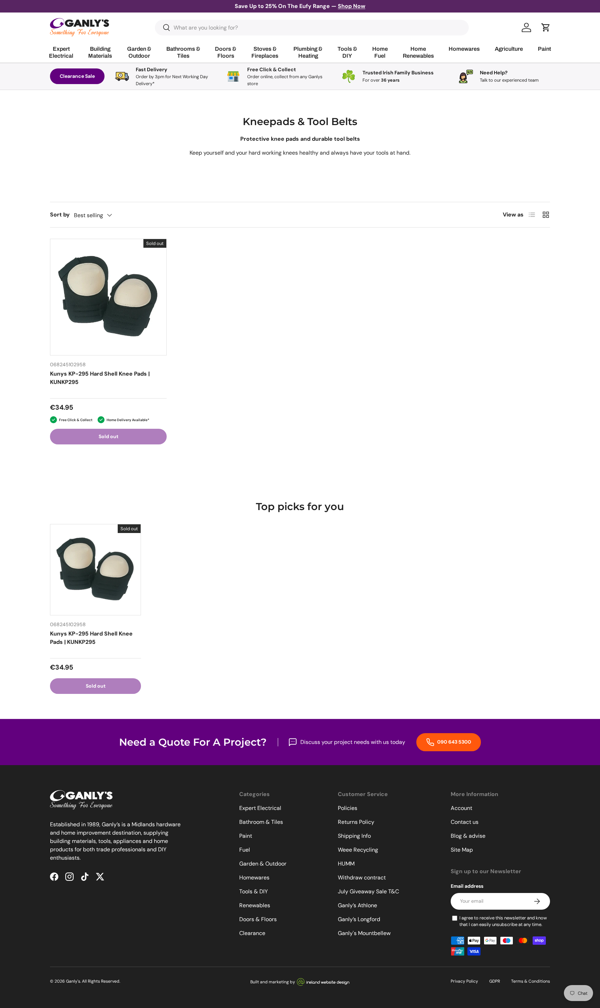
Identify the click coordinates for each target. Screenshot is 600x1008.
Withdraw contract (362, 877)
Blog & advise (468, 835)
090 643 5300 (453, 742)
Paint (245, 835)
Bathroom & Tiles (261, 822)
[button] (545, 27)
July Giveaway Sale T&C (368, 891)
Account (461, 808)
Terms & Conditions (530, 981)
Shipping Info (354, 835)
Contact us (464, 822)
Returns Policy (356, 822)
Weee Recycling (358, 849)
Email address (467, 886)
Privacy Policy (464, 981)
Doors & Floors (258, 919)
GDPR (494, 981)
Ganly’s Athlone (357, 905)
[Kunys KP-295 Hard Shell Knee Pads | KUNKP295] (108, 297)
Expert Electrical (260, 808)
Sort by (60, 214)
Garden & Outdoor (262, 863)
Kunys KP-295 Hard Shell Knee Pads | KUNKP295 (100, 378)
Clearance (252, 933)
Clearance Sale (77, 76)
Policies (347, 808)
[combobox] (312, 27)
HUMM (346, 863)
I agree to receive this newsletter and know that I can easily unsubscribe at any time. (503, 921)
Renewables (254, 905)
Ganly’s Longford (359, 919)
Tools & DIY (253, 891)
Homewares (254, 877)
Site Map (462, 849)
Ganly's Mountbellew (364, 933)
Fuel (244, 849)
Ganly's (73, 981)
